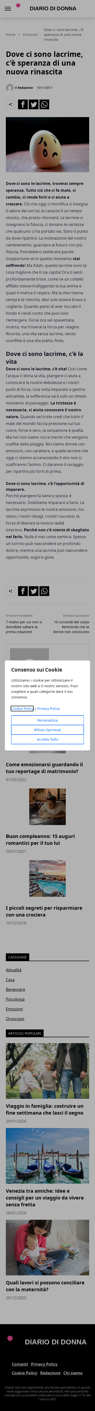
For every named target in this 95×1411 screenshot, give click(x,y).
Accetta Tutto (47, 739)
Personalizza (47, 720)
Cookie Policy (22, 708)
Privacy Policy (48, 708)
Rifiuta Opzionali (47, 729)
